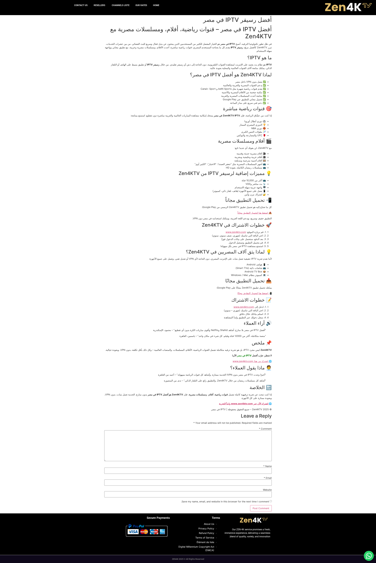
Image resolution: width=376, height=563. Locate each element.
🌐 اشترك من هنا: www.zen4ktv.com (252, 361)
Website (267, 490)
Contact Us (81, 5)
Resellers (99, 5)
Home (156, 5)
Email (268, 478)
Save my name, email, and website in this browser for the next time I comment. (225, 501)
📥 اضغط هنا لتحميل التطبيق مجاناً (254, 212)
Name (267, 466)
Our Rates (141, 5)
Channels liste (120, 5)
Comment (265, 429)
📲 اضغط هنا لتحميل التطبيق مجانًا (254, 293)
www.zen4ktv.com (236, 232)
